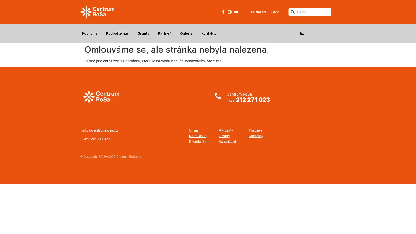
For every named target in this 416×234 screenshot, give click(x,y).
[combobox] (310, 12)
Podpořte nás (117, 33)
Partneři (165, 33)
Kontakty (208, 33)
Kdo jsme (90, 33)
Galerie (186, 33)
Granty (143, 33)
